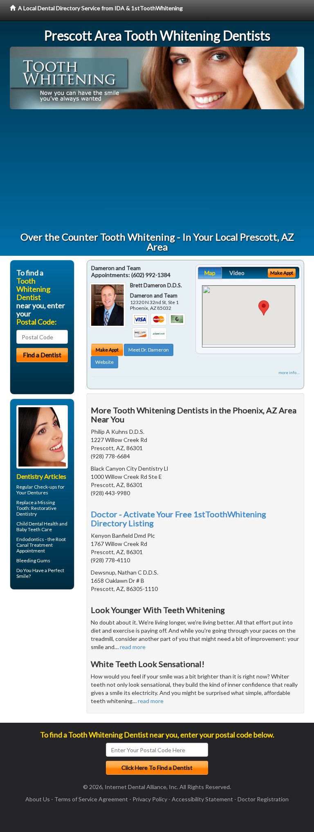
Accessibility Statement (202, 799)
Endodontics (30, 539)
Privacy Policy (149, 799)
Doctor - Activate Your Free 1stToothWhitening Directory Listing (178, 518)
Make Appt (107, 350)
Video (236, 272)
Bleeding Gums (33, 560)
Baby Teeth (28, 529)
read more (133, 646)
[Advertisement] (157, 170)
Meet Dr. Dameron (148, 350)
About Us (37, 799)
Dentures (37, 492)
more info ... (289, 372)
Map (209, 272)
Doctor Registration (263, 799)
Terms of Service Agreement (91, 799)
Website (104, 362)
